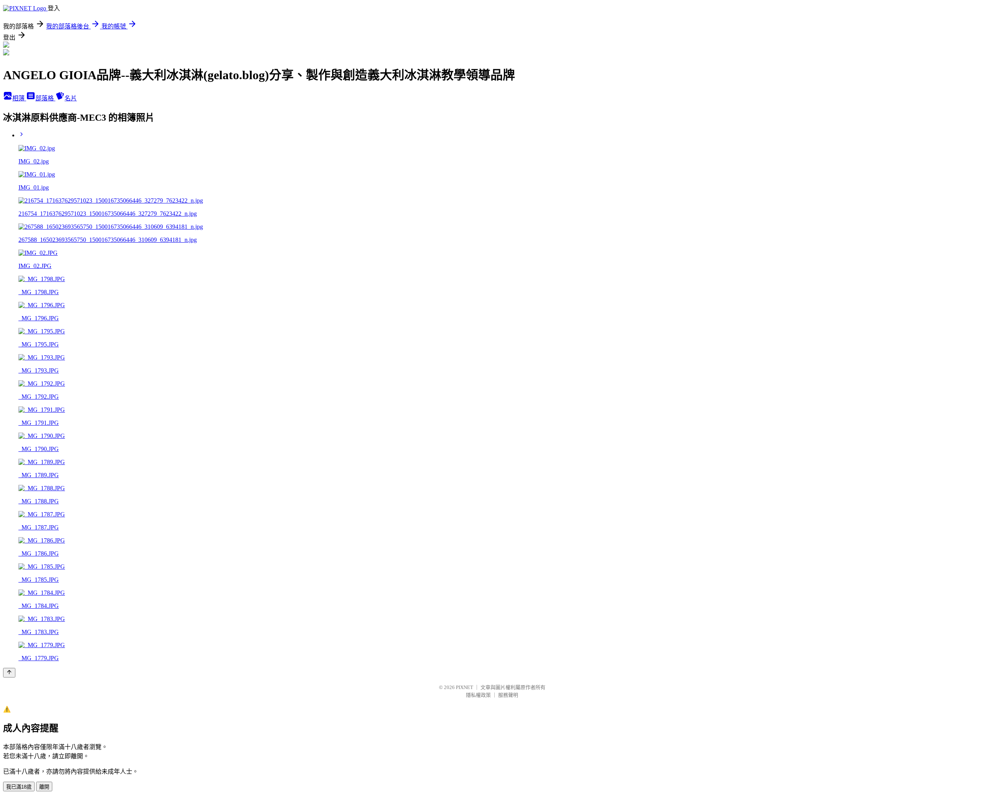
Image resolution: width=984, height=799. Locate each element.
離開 (44, 787)
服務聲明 (508, 695)
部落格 (45, 98)
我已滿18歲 (19, 787)
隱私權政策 (478, 695)
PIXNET (464, 687)
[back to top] (9, 672)
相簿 (19, 98)
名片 (71, 98)
